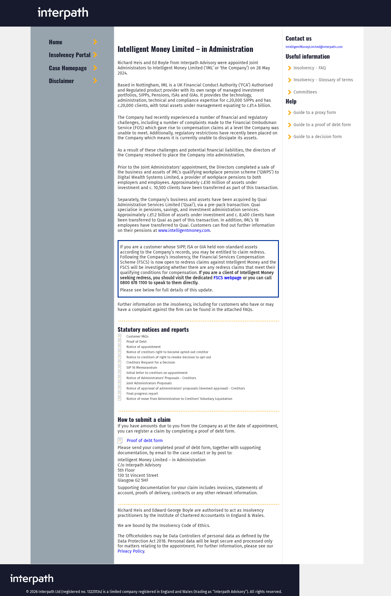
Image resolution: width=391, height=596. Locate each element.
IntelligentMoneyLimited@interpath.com (314, 47)
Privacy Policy (131, 551)
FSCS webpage (228, 277)
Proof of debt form (145, 440)
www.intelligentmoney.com (184, 230)
